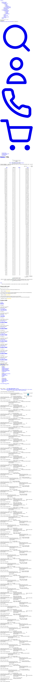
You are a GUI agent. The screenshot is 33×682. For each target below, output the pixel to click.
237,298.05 (27, 186)
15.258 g (6, 256)
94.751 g (6, 206)
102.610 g (5, 190)
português (16, 390)
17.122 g (6, 238)
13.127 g (6, 268)
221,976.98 (27, 202)
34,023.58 (27, 261)
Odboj (19, 167)
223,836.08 (27, 199)
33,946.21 (27, 263)
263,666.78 (27, 168)
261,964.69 (27, 169)
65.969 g (6, 221)
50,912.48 (27, 225)
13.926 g (6, 266)
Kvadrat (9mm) (3, 322)
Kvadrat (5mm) (3, 347)
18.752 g (6, 231)
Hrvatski (13, 390)
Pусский (23, 389)
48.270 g (6, 224)
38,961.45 (27, 238)
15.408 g (6, 254)
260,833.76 (27, 171)
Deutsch (2, 389)
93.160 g (6, 207)
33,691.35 (27, 265)
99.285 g (6, 195)
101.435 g (5, 192)
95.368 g (6, 205)
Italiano (14, 389)
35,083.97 (27, 253)
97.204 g (6, 203)
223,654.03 (27, 200)
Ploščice (2, 157)
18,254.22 (27, 274)
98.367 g (6, 199)
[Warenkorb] (16, 151)
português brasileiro (23, 390)
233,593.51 (27, 189)
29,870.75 (27, 268)
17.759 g (6, 233)
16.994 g (6, 241)
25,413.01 (27, 269)
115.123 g (6, 169)
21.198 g (6, 226)
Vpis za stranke (2, 383)
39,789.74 (27, 236)
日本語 (19, 390)
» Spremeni (13, 388)
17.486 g (6, 236)
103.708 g (5, 188)
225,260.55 (27, 196)
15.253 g (6, 257)
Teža (6, 167)
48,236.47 (27, 226)
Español (16, 389)
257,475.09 (27, 174)
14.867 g (6, 264)
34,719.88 (27, 256)
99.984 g (6, 194)
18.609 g (6, 232)
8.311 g (6, 273)
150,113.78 (27, 221)
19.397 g (6, 229)
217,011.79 (27, 205)
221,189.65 (27, 203)
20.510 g (6, 227)
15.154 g (6, 258)
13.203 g (6, 267)
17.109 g (6, 239)
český (21, 389)
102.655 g (5, 189)
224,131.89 (27, 198)
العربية (11, 390)
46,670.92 (27, 227)
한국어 (26, 389)
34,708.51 (27, 257)
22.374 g (6, 225)
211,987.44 (27, 207)
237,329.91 (27, 185)
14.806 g (6, 265)
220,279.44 (27, 204)
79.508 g (6, 219)
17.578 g (6, 235)
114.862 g (6, 170)
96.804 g (6, 204)
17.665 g (6, 234)
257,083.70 (27, 175)
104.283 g (5, 186)
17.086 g (6, 240)
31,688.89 (27, 266)
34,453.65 (27, 259)
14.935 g (6, 262)
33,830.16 (27, 264)
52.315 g (6, 223)
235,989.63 (27, 188)
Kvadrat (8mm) (3, 328)
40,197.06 (27, 234)
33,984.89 (27, 262)
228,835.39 (27, 193)
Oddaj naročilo (2, 364)
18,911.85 (27, 273)
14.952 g (6, 261)
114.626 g (6, 171)
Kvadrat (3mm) (3, 359)
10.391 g (6, 270)
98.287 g (6, 200)
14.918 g (6, 263)
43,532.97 (27, 230)
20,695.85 (27, 272)
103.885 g (5, 187)
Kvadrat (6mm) (3, 340)
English (5, 389)
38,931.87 (27, 239)
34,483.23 (27, 258)
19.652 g (6, 228)
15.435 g (6, 252)
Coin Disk (2, 316)
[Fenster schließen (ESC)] (28, 395)
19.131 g (6, 230)
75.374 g (6, 220)
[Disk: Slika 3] (21, 162)
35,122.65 (27, 252)
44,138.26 (27, 229)
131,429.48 (27, 222)
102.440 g (5, 191)
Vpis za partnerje (7, 383)
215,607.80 (27, 206)
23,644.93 (27, 270)
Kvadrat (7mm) (3, 334)
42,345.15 (27, 232)
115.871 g (6, 168)
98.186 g (6, 201)
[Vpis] (16, 86)
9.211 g (6, 271)
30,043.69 (27, 267)
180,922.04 (27, 219)
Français (7, 389)
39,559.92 (27, 237)
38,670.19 (27, 241)
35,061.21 (27, 254)
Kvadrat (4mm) (3, 353)
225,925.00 (27, 195)
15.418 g (6, 253)
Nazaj (1, 282)
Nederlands (8, 390)
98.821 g (6, 197)
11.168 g (6, 269)
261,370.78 (27, 170)
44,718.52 (27, 228)
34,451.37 (27, 260)
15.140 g (6, 260)
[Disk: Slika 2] (16, 162)
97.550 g (6, 202)
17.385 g (6, 237)
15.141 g (6, 259)
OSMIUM (1, 0)
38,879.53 (27, 240)
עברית (28, 389)
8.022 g (6, 274)
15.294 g (6, 255)
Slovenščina (10, 389)
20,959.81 (27, 271)
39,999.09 (27, 235)
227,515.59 (27, 194)
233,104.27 (27, 191)
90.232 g (6, 208)
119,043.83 (27, 223)
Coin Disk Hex (3, 309)
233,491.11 (27, 190)
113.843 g (6, 173)
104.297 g (5, 185)
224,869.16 (27, 197)
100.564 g (5, 193)
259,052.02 (27, 173)
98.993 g (6, 196)
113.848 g (6, 172)
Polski (19, 389)
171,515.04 (27, 220)
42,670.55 (27, 231)
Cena (27, 167)
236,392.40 (27, 187)
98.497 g (6, 198)
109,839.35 (27, 224)
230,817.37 (27, 192)
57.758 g (6, 222)
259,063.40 (27, 172)
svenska (31, 389)
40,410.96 (27, 233)
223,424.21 (27, 201)
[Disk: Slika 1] (11, 162)
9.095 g (6, 272)
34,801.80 (27, 255)
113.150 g (6, 174)
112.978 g (6, 175)
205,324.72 (27, 208)
